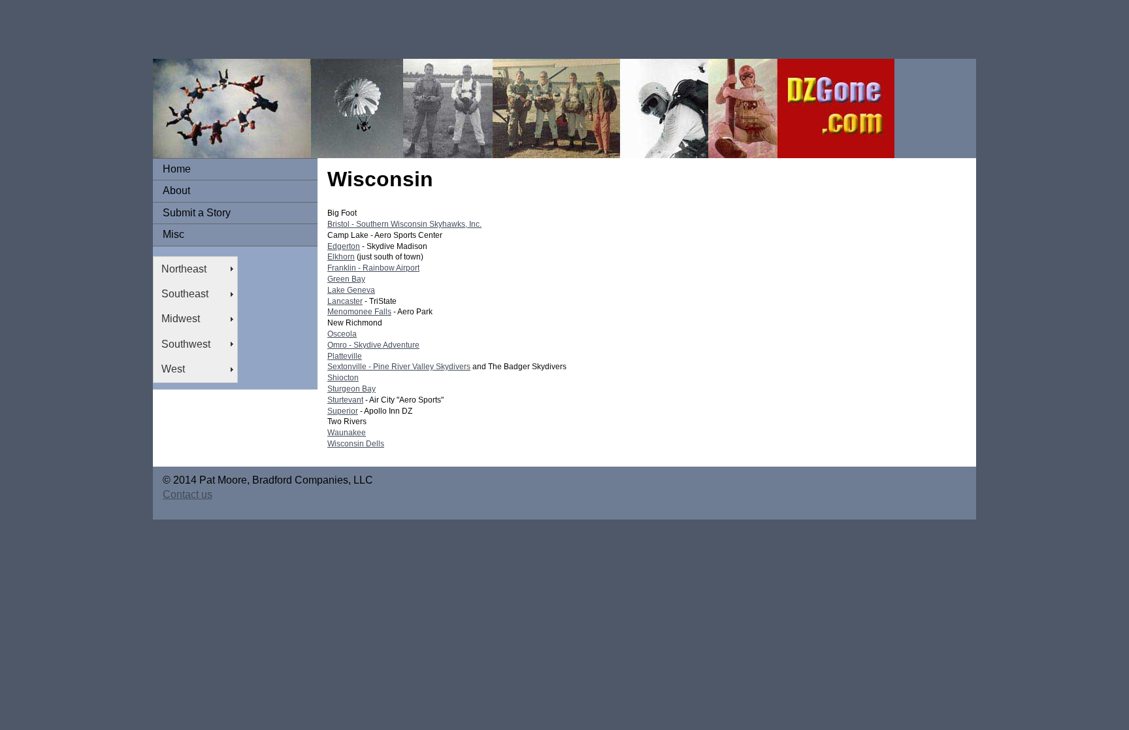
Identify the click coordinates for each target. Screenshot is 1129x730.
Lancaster (345, 301)
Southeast (184, 293)
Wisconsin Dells (355, 443)
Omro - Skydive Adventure (373, 345)
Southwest (185, 344)
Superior (342, 411)
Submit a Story (197, 212)
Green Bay (346, 279)
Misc (173, 234)
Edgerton (343, 246)
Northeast (183, 268)
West (173, 368)
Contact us (187, 494)
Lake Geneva (351, 290)
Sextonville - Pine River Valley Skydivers (398, 366)
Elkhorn (341, 256)
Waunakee (346, 432)
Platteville (344, 356)
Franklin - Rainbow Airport (373, 268)
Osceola (342, 334)
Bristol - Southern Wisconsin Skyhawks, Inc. (404, 224)
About (176, 190)
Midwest (180, 318)
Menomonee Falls (359, 311)
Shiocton (343, 377)
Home (177, 168)
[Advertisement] (238, 29)
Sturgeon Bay (351, 388)
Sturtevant (345, 400)
